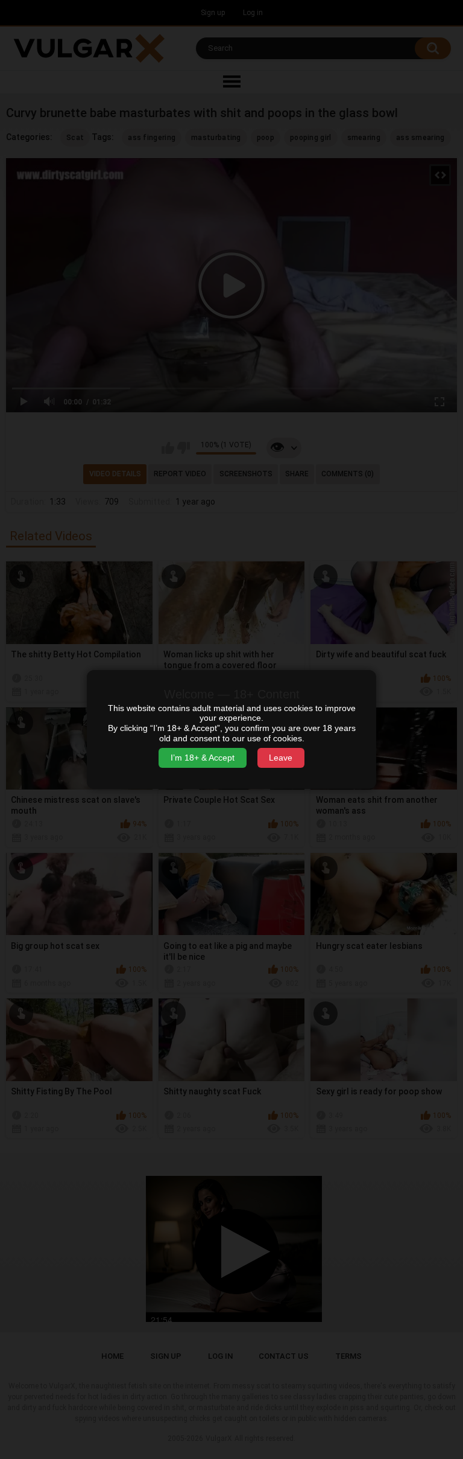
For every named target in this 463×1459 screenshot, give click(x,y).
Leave (280, 757)
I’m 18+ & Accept (203, 757)
